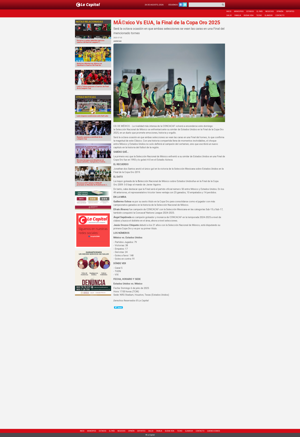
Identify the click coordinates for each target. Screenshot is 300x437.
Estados (250, 11)
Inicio (228, 11)
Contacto (279, 15)
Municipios (239, 11)
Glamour (269, 15)
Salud (229, 15)
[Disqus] (169, 338)
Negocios (269, 11)
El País (260, 11)
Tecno (259, 15)
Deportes (290, 11)
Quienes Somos (213, 431)
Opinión (280, 11)
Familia (237, 15)
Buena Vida (248, 15)
